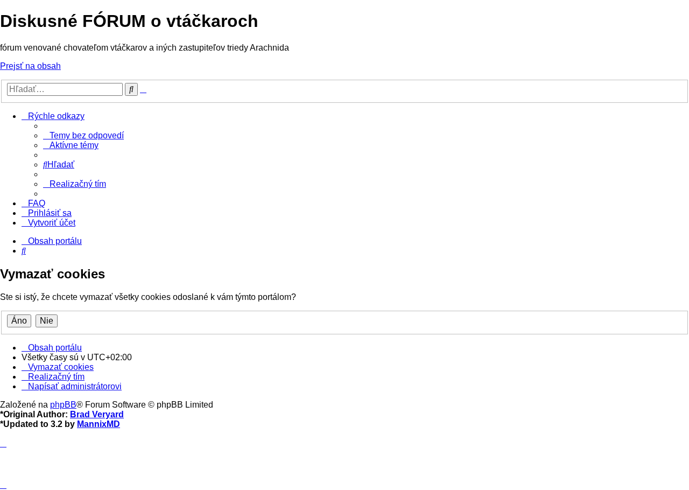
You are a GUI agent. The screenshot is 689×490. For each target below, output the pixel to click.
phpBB (63, 404)
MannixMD (98, 424)
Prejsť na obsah (30, 66)
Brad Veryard (97, 414)
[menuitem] (83, 135)
